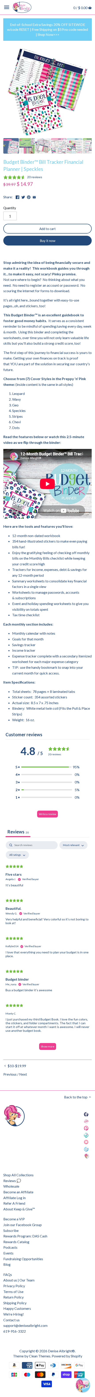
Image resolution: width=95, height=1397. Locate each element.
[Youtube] (86, 1141)
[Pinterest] (86, 1127)
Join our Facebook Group (22, 1225)
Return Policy (13, 1297)
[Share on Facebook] (17, 196)
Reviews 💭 (12, 1181)
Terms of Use (13, 1291)
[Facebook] (86, 1114)
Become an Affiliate (18, 1192)
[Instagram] (86, 1134)
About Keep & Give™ (19, 1209)
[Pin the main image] (28, 196)
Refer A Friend (14, 1203)
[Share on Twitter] (23, 196)
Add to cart (47, 229)
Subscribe (11, 1230)
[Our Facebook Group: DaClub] (86, 1121)
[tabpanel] (47, 947)
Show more (47, 1046)
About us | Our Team (18, 1280)
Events (8, 1253)
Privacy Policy (14, 1286)
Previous (10, 1074)
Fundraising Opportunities (23, 1259)
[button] (47, 767)
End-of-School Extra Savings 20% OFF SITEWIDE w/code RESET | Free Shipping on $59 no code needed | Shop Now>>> (47, 29)
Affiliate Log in (14, 1198)
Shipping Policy (15, 1303)
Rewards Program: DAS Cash (25, 1236)
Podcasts (10, 1247)
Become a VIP (14, 1219)
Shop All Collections (18, 1175)
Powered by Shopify (67, 1356)
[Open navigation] (6, 7)
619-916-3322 (14, 1331)
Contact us (11, 1320)
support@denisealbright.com (25, 1325)
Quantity (9, 208)
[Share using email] (34, 196)
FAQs (7, 1274)
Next (23, 1074)
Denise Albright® (61, 1351)
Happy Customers (17, 1308)
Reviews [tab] (18, 831)
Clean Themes (39, 1356)
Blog (7, 1264)
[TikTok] (86, 1148)
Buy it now (47, 241)
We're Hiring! (13, 1314)
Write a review (47, 814)
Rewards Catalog (16, 1242)
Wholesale (11, 1186)
